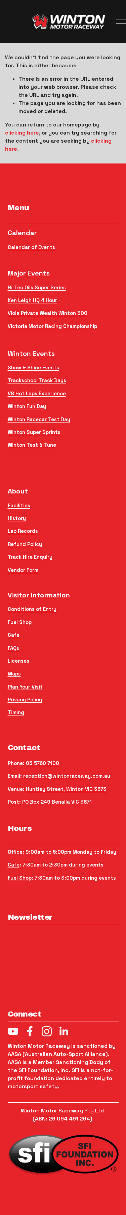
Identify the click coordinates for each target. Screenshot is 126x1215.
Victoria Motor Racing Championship (52, 326)
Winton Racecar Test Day (39, 419)
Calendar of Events (31, 247)
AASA (14, 1054)
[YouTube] (13, 1031)
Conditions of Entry (32, 609)
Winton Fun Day (27, 406)
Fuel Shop (20, 622)
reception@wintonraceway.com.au (66, 776)
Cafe (13, 635)
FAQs (13, 648)
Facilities (19, 505)
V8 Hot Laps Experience (37, 393)
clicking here (22, 132)
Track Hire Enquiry (30, 557)
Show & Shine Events (33, 367)
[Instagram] (46, 1031)
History (17, 518)
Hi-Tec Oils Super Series (37, 287)
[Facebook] (30, 1031)
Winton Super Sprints (34, 432)
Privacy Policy (25, 699)
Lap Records (23, 531)
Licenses (18, 661)
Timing (16, 712)
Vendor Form (23, 570)
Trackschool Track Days (37, 380)
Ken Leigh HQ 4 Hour (32, 300)
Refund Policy (25, 544)
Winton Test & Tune (32, 445)
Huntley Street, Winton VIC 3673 (66, 789)
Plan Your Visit (25, 687)
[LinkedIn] (63, 1031)
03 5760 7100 (42, 763)
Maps (14, 673)
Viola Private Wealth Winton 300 (47, 313)
